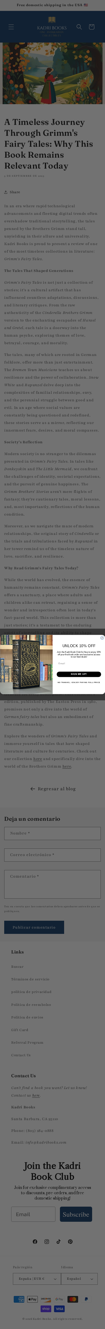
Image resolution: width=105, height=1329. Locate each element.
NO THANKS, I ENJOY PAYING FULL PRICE (78, 683)
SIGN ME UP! (79, 674)
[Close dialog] (102, 638)
